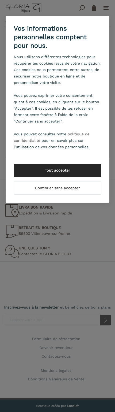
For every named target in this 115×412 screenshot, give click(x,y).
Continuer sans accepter (57, 188)
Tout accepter (57, 170)
